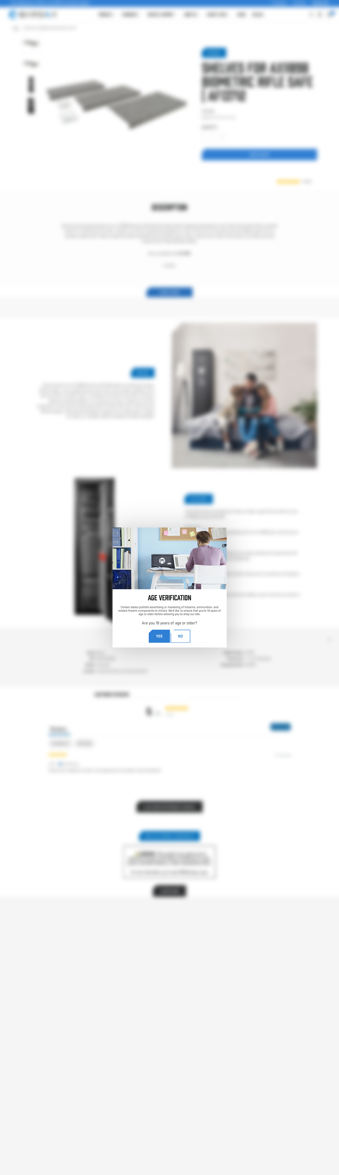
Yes (159, 636)
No (180, 636)
